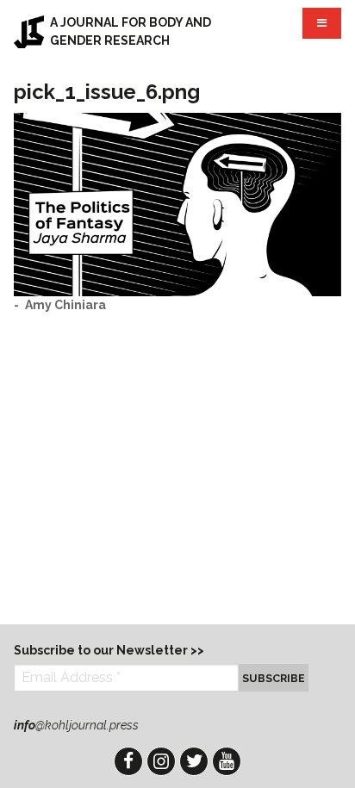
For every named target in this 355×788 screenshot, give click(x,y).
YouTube (226, 761)
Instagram (161, 761)
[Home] (29, 32)
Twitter (194, 761)
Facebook (128, 761)
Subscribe (273, 678)
